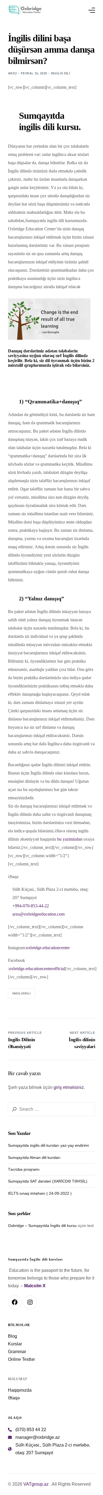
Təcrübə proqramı (24, 1169)
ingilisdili (21, 993)
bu (59, 839)
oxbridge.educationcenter (48, 947)
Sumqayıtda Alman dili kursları (34, 1157)
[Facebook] (15, 1302)
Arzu (12, 73)
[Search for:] (51, 1109)
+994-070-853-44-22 (30, 905)
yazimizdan (72, 839)
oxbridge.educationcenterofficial (37, 968)
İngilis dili (60, 73)
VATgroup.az (36, 1484)
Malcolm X (35, 1285)
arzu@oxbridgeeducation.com (38, 914)
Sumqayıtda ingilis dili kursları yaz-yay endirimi (48, 1145)
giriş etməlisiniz (69, 1087)
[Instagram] (30, 1302)
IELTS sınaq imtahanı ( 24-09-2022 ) (40, 1193)
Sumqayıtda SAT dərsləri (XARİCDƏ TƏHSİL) (47, 1181)
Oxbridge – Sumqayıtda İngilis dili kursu (42, 1225)
